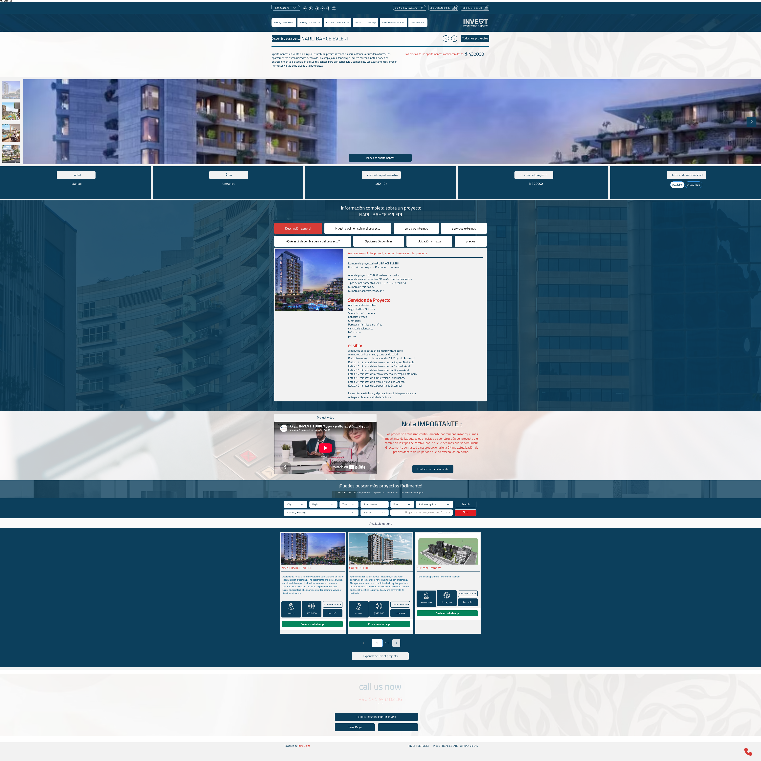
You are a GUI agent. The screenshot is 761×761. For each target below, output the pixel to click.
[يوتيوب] (305, 8)
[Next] (396, 643)
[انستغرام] (334, 8)
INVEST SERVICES (418, 745)
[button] (309, 22)
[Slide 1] (378, 703)
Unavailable (693, 184)
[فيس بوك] (328, 8)
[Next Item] (751, 122)
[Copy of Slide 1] (382, 703)
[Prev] (364, 643)
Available (677, 184)
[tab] (298, 228)
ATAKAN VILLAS (469, 745)
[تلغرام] (317, 8)
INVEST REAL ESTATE (445, 745)
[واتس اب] (311, 8)
